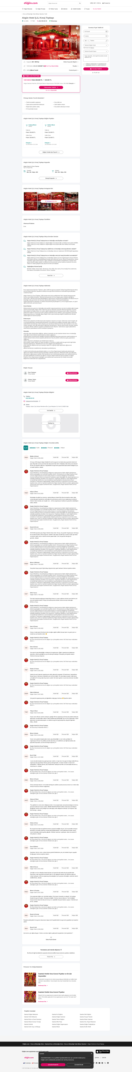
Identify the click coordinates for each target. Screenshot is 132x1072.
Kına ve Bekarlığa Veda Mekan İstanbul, (33, 14)
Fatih (45, 14)
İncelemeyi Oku (42, 985)
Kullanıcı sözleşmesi (91, 63)
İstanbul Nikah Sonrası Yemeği (32, 1021)
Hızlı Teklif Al (98, 9)
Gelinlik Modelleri (77, 9)
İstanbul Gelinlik (28, 1024)
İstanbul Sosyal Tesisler (86, 1017)
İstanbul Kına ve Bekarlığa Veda (54, 1044)
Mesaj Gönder (73, 373)
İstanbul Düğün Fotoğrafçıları (87, 1024)
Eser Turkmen (32, 372)
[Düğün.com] (30, 3)
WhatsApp (54, 21)
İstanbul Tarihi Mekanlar (30, 1017)
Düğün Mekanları (28, 9)
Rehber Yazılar (54, 9)
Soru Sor (49, 275)
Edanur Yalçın (32, 379)
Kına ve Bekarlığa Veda (37, 1044)
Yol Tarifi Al (50, 410)
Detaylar (71, 83)
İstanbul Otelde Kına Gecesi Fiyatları (51, 992)
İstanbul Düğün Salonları (58, 1017)
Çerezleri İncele (79, 1064)
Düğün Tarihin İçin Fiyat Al (50, 152)
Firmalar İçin (107, 3)
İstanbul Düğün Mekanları (31, 1014)
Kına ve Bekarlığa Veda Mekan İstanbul (75, 1044)
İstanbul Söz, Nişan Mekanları (88, 1021)
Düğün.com (26, 1044)
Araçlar (88, 9)
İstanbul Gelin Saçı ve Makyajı (32, 1026)
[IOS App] (103, 1051)
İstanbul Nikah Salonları (86, 1019)
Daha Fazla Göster (51, 939)
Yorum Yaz (50, 956)
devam (41, 467)
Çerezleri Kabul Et (53, 1064)
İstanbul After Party (57, 1021)
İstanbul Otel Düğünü (85, 1014)
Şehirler (97, 1057)
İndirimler (65, 9)
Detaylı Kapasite (50, 178)
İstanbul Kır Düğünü (57, 1014)
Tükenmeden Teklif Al (50, 87)
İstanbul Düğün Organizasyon (60, 1024)
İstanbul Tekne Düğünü (58, 1019)
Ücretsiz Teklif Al (97, 69)
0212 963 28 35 (43, 21)
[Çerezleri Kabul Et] (91, 1053)
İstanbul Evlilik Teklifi (85, 1026)
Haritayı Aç (51, 423)
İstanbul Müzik (56, 1026)
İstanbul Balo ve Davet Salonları (32, 1019)
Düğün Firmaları (41, 9)
